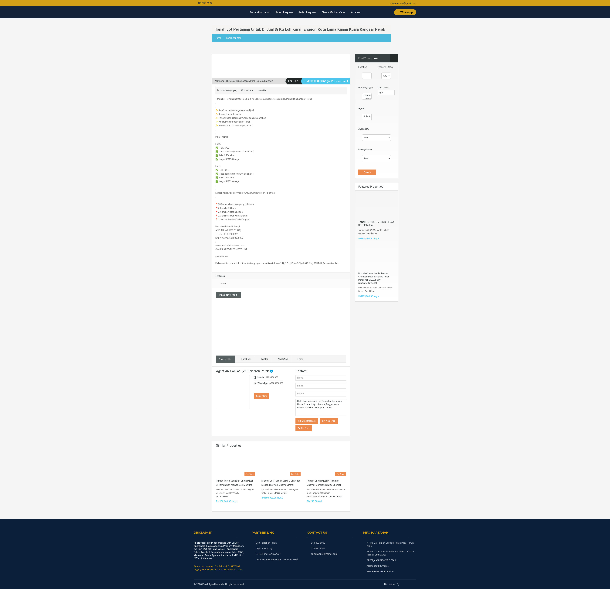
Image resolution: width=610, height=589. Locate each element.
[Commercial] (366, 95)
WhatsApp (283, 359)
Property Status (385, 67)
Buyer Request (284, 12)
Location (362, 67)
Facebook (246, 359)
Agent (361, 108)
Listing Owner (365, 149)
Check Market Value (334, 12)
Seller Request (307, 12)
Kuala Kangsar (233, 37)
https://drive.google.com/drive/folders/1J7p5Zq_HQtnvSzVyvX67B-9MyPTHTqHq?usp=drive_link (290, 263)
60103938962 (276, 383)
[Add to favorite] (219, 58)
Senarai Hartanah (260, 12)
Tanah (222, 283)
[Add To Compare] (215, 57)
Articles (355, 12)
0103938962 (272, 377)
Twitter (264, 359)
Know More (261, 396)
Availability (363, 129)
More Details (222, 496)
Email (300, 359)
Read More (372, 233)
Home (218, 37)
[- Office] (366, 98)
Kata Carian (383, 87)
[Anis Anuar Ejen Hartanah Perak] (366, 116)
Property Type (365, 87)
